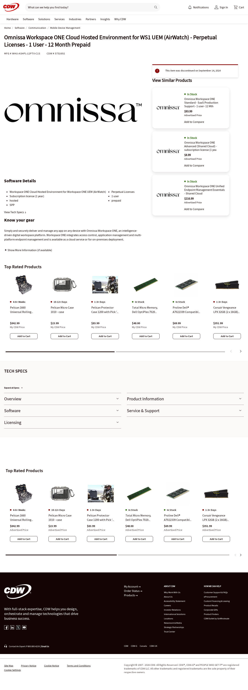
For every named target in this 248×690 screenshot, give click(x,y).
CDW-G (134, 646)
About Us (168, 596)
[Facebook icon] (6, 628)
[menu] (198, 7)
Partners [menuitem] (91, 19)
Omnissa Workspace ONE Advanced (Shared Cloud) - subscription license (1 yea (200, 146)
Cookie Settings (12, 670)
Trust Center (169, 631)
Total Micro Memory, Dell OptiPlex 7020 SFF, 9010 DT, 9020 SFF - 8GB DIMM (139, 518)
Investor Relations (172, 609)
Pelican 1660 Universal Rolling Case (20, 518)
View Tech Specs (14, 212)
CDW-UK (153, 646)
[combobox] (87, 7)
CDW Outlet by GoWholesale (216, 618)
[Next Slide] (240, 555)
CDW (126, 646)
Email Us (45, 646)
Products (130, 595)
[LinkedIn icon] (12, 628)
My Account (131, 586)
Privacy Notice (28, 665)
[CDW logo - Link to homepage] (10, 7)
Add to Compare (194, 122)
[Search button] (156, 7)
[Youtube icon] (24, 628)
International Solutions (174, 614)
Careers (167, 605)
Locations (168, 618)
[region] (124, 313)
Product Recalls (211, 605)
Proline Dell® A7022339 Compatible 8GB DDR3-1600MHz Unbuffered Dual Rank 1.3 (177, 518)
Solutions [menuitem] (44, 19)
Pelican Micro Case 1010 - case (60, 518)
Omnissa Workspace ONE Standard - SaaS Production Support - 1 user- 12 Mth (201, 102)
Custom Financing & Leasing (217, 601)
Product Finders (211, 614)
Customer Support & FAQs (216, 592)
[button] (239, 7)
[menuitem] (190, 7)
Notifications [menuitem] (201, 7)
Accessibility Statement (174, 601)
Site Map (8, 665)
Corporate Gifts (211, 609)
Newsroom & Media (173, 622)
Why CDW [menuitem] (120, 19)
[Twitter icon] (18, 628)
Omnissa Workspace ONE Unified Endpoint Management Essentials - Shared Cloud (204, 189)
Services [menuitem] (59, 19)
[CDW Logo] (10, 7)
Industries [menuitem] (75, 19)
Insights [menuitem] (105, 19)
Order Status (132, 591)
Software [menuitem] (28, 19)
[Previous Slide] (235, 555)
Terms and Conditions (79, 665)
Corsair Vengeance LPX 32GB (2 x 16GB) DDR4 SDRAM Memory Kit (215, 518)
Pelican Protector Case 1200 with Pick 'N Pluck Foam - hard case (100, 518)
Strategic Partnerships (174, 627)
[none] (12, 19)
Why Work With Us (172, 592)
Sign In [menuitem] (224, 7)
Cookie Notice (51, 665)
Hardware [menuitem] (13, 19)
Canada (143, 646)
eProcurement (210, 596)
